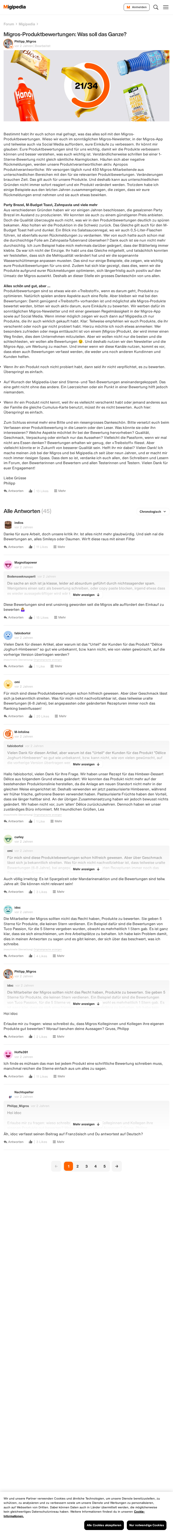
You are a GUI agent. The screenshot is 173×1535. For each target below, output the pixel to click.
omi (17, 681)
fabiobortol (22, 633)
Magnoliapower (25, 562)
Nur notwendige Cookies (146, 1525)
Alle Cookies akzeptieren (104, 1525)
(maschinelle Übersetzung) (18, 660)
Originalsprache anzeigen (48, 660)
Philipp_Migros (25, 41)
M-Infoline (21, 731)
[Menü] (165, 7)
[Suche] (156, 7)
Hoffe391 (21, 1052)
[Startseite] (15, 7)
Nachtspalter (24, 1092)
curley (19, 836)
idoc (17, 907)
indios (18, 522)
